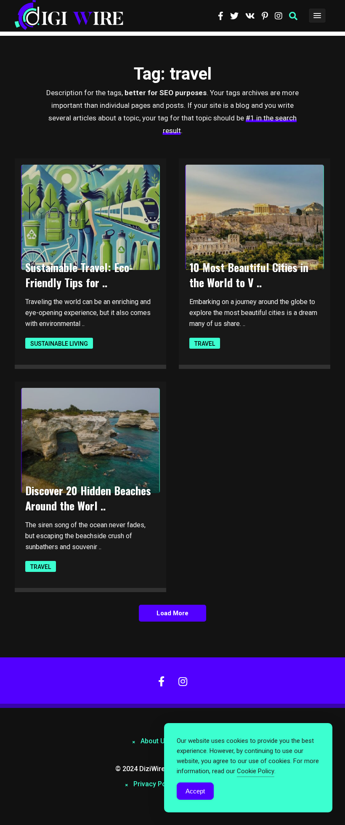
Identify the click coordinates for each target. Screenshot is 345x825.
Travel (204, 343)
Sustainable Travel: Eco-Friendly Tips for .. (79, 275)
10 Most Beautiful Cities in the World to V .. (248, 275)
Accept (195, 791)
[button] (293, 16)
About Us (155, 741)
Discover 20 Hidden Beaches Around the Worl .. (88, 498)
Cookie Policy (255, 771)
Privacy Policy (155, 784)
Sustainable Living (59, 343)
